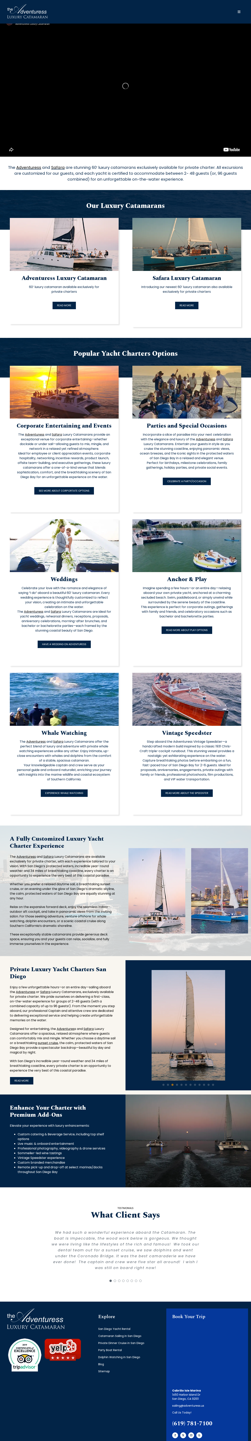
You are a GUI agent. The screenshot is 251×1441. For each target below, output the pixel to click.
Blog (101, 1364)
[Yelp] (199, 1435)
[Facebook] (175, 1435)
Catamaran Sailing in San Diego (119, 1336)
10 (204, 1085)
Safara (58, 167)
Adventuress (28, 167)
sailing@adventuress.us (188, 1406)
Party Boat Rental (110, 1350)
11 (208, 1085)
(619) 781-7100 (192, 1423)
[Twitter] (183, 1435)
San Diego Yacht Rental (114, 1329)
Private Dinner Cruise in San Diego (121, 1343)
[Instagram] (191, 1435)
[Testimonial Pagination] (110, 1281)
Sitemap (104, 1371)
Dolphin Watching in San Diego (119, 1357)
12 (213, 1085)
